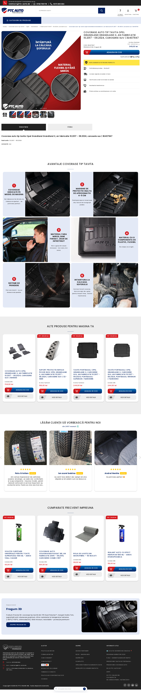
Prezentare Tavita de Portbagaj (118, 661)
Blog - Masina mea (83, 654)
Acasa (5, 26)
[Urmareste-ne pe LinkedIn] (136, 685)
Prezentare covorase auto (116, 665)
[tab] (36, 108)
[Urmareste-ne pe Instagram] (128, 685)
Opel (27, 26)
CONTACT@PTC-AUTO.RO (18, 665)
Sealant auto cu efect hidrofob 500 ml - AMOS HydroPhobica (120, 554)
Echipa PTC (80, 661)
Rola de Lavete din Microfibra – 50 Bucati (85, 554)
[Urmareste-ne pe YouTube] (132, 685)
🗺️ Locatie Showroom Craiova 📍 (119, 651)
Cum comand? (46, 658)
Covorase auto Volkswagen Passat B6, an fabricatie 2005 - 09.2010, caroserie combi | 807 (52, 554)
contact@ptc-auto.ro (19, 4)
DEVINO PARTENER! (82, 651)
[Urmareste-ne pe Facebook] (125, 685)
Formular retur (47, 654)
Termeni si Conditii (48, 672)
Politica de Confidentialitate (52, 675)
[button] (1, 457)
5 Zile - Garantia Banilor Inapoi (118, 658)
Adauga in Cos (22, 390)
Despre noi (80, 658)
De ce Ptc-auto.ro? (113, 668)
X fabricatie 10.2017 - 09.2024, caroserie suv (53, 26)
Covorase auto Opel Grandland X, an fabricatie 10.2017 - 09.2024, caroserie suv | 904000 (18, 374)
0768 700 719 (42, 4)
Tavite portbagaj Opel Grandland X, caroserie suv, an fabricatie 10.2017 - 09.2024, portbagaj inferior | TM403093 (122, 374)
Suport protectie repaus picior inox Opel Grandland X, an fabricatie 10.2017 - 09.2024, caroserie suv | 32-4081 (53, 374)
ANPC (108, 672)
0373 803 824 (58, 4)
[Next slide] (78, 71)
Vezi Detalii (22, 396)
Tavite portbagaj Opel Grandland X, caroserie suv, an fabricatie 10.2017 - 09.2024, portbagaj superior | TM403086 (86, 374)
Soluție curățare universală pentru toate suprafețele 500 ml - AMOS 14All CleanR (18, 554)
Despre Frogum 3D (18, 625)
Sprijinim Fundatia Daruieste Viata (89, 665)
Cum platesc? (46, 661)
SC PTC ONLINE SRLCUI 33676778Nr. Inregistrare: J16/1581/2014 (117, 677)
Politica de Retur (47, 651)
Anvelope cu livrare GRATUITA (87, 668)
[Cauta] (101, 10)
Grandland (34, 26)
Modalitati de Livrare (49, 668)
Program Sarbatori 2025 (115, 654)
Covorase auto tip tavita (16, 26)
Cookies (44, 679)
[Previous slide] (4, 71)
